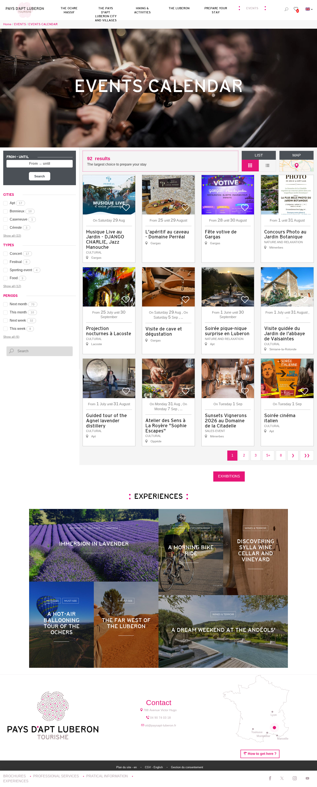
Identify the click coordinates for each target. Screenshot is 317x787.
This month (22, 312)
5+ (268, 455)
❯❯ (307, 455)
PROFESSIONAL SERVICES (56, 776)
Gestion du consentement (187, 767)
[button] (106, 9)
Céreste (18, 227)
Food (16, 278)
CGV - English (154, 767)
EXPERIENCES (15, 781)
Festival (18, 262)
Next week (21, 320)
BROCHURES (15, 776)
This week (20, 328)
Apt (16, 203)
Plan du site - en (127, 767)
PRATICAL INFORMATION (107, 776)
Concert (19, 253)
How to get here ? (261, 754)
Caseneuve (21, 219)
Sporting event (24, 270)
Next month (22, 304)
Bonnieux (21, 211)
